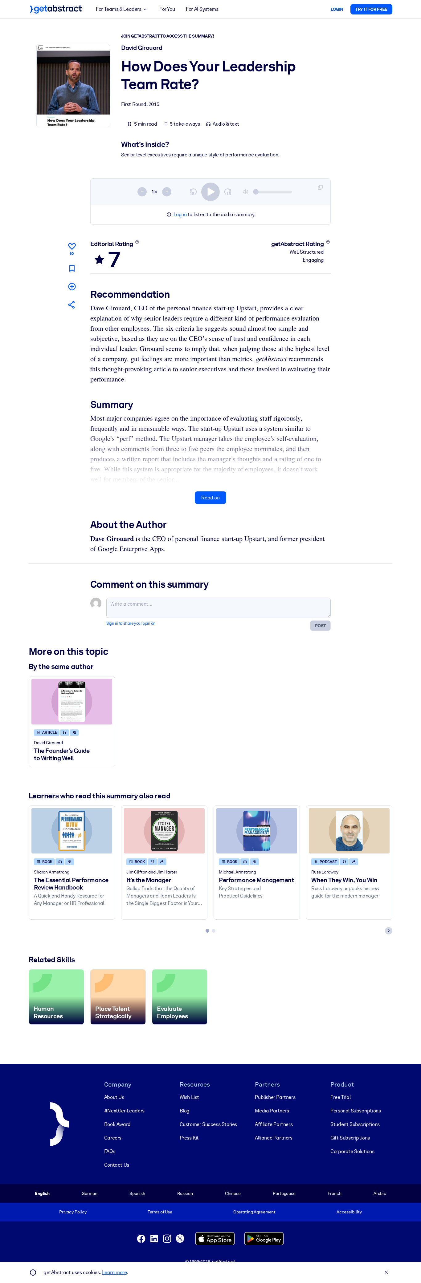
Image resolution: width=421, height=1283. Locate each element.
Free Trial (340, 1097)
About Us (114, 1097)
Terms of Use (160, 1211)
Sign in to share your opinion (130, 623)
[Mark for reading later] (72, 268)
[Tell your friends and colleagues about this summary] (72, 304)
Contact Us (116, 1165)
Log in (180, 214)
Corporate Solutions (352, 1151)
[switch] (210, 192)
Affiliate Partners (273, 1124)
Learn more (114, 1272)
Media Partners (272, 1111)
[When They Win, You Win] (349, 830)
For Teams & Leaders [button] (118, 9)
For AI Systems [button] (202, 9)
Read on (210, 498)
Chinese (233, 1193)
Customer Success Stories (208, 1124)
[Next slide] (388, 930)
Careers (112, 1138)
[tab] (207, 931)
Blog (185, 1111)
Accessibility (349, 1211)
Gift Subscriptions (350, 1138)
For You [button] (167, 9)
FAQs (109, 1151)
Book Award (117, 1124)
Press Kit (189, 1138)
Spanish (137, 1193)
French (334, 1193)
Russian (185, 1193)
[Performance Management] (256, 830)
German (89, 1193)
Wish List (189, 1097)
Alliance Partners (273, 1138)
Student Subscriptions (355, 1124)
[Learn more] (137, 242)
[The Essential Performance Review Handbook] (71, 830)
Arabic (380, 1193)
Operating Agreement (254, 1211)
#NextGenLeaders (124, 1111)
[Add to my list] (72, 286)
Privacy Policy (73, 1211)
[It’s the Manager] (164, 830)
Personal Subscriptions (355, 1111)
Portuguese (284, 1193)
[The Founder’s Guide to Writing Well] (71, 701)
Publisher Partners (275, 1097)
